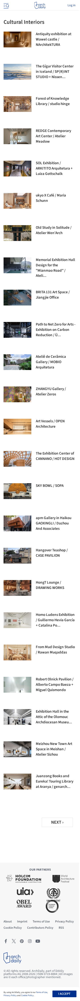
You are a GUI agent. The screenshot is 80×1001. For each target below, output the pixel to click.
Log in (72, 5)
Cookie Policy (27, 995)
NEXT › (57, 822)
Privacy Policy (10, 995)
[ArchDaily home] (40, 5)
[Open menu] (6, 5)
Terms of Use (41, 992)
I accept (64, 994)
